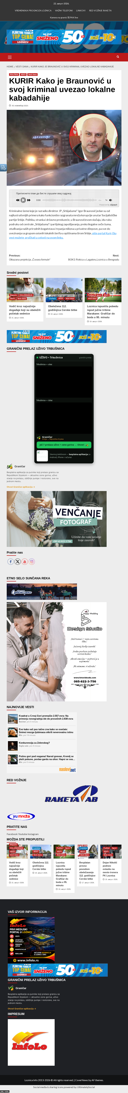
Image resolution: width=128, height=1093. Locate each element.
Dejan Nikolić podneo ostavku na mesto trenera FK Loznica (110, 869)
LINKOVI (81, 10)
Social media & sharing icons (48, 1087)
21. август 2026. (18, 318)
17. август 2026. (88, 883)
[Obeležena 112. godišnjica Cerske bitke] (64, 290)
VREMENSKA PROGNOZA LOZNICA (33, 10)
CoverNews (81, 1080)
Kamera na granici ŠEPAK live (64, 17)
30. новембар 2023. (20, 105)
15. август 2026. (111, 879)
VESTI (23, 74)
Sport (98, 295)
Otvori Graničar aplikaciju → (21, 487)
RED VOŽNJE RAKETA (100, 10)
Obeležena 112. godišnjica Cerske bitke (40, 865)
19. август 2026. (57, 314)
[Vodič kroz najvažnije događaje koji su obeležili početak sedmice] (25, 290)
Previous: (29, 257)
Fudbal (91, 295)
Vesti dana (32, 74)
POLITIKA (14, 74)
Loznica (52, 298)
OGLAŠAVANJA (26, 295)
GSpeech (113, 205)
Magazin (13, 295)
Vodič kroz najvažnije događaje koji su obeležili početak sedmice (25, 310)
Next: (93, 257)
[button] (10, 57)
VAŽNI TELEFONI (64, 10)
